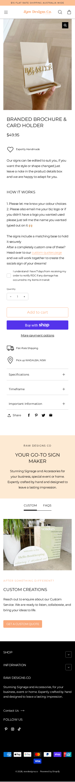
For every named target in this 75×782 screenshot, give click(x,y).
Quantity (11, 289)
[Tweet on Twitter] (43, 415)
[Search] (60, 12)
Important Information (25, 403)
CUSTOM (30, 505)
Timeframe (17, 389)
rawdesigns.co (31, 771)
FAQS (47, 505)
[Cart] (69, 12)
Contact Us (11, 710)
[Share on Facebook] (28, 415)
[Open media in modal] (65, 25)
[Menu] (5, 12)
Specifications (19, 374)
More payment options (37, 335)
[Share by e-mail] (50, 415)
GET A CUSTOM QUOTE (22, 624)
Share (17, 415)
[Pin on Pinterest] (36, 415)
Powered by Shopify (50, 771)
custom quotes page (47, 252)
